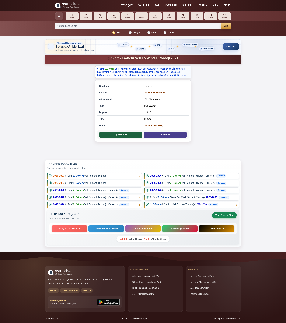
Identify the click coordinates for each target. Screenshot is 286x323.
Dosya (136, 32)
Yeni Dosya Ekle (224, 215)
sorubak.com (51, 318)
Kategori (165, 134)
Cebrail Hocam (143, 228)
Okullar (143, 5)
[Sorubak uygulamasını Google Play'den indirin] (108, 302)
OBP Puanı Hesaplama (143, 294)
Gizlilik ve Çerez (141, 318)
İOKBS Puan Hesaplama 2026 (146, 282)
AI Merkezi (230, 46)
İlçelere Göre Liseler (199, 294)
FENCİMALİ (216, 228)
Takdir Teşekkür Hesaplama (145, 288)
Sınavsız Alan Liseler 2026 (203, 282)
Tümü (170, 32)
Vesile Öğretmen (180, 228)
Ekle (227, 5)
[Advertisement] (68, 112)
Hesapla (202, 5)
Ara (215, 5)
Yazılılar (171, 5)
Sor (157, 5)
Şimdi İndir (121, 134)
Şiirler (186, 5)
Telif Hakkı (126, 318)
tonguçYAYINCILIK (69, 228)
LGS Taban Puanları (199, 288)
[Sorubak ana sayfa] (67, 5)
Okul (118, 32)
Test (153, 32)
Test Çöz (127, 5)
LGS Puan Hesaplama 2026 (145, 276)
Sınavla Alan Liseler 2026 (202, 276)
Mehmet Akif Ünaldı (106, 228)
